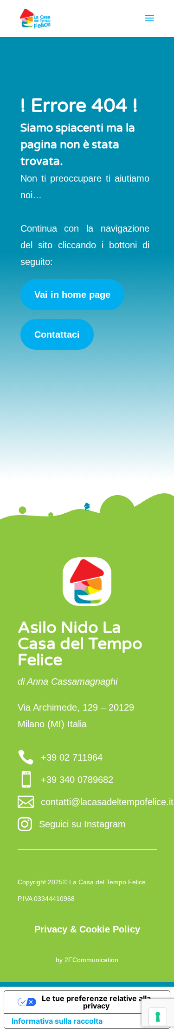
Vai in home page (72, 295)
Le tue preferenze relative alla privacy (96, 1002)
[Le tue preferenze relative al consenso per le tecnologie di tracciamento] (158, 1017)
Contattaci (57, 334)
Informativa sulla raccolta (57, 1021)
